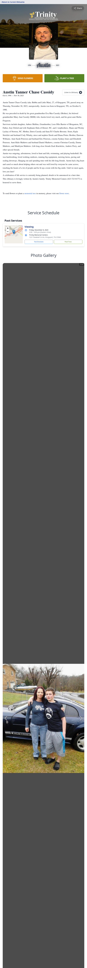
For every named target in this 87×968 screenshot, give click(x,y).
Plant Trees (68, 242)
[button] (13, 232)
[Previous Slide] (6, 718)
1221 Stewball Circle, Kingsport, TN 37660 (45, 237)
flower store (64, 193)
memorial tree (30, 193)
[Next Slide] (81, 718)
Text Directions (39, 242)
